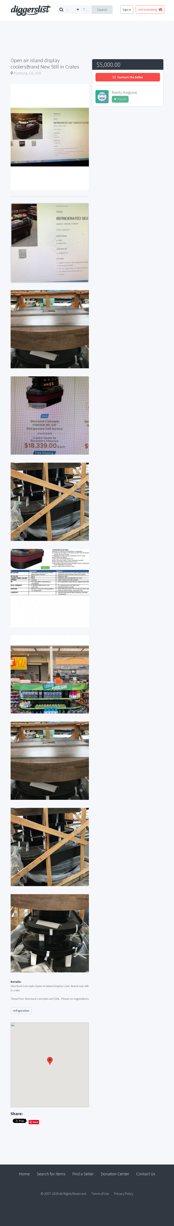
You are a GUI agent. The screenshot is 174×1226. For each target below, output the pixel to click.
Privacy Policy (123, 1193)
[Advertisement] (127, 142)
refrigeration (21, 1010)
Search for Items (51, 1173)
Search (102, 9)
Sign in (127, 9)
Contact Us (145, 1173)
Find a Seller (83, 1173)
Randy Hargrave (124, 92)
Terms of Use (100, 1193)
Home (24, 1173)
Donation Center (115, 1173)
